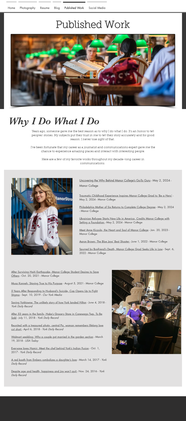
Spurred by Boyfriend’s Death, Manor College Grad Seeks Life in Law (121, 249)
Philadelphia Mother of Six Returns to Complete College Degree (117, 207)
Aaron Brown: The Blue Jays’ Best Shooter (104, 241)
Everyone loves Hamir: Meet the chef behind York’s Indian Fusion (50, 348)
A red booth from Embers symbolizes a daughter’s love (44, 359)
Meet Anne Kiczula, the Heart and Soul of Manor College (113, 230)
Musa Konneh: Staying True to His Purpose (36, 283)
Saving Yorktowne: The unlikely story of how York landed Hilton (48, 302)
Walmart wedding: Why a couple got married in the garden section (52, 337)
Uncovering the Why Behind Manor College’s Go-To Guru (114, 180)
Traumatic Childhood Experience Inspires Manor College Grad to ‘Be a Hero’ (125, 195)
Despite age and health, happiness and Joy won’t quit (44, 371)
